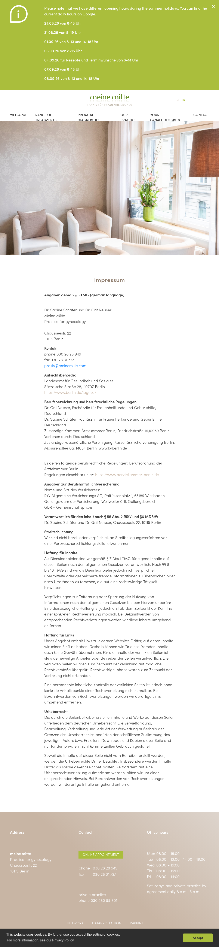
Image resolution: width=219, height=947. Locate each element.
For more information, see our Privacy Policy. (40, 940)
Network (75, 923)
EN (183, 100)
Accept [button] (198, 938)
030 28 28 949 (105, 868)
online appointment (101, 854)
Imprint (136, 923)
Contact (201, 114)
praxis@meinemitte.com (65, 365)
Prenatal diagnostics (89, 114)
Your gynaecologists (165, 114)
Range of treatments (45, 114)
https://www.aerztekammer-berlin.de (127, 474)
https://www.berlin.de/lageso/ (70, 392)
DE (178, 100)
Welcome (18, 114)
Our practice (128, 114)
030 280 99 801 (104, 900)
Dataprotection (106, 923)
